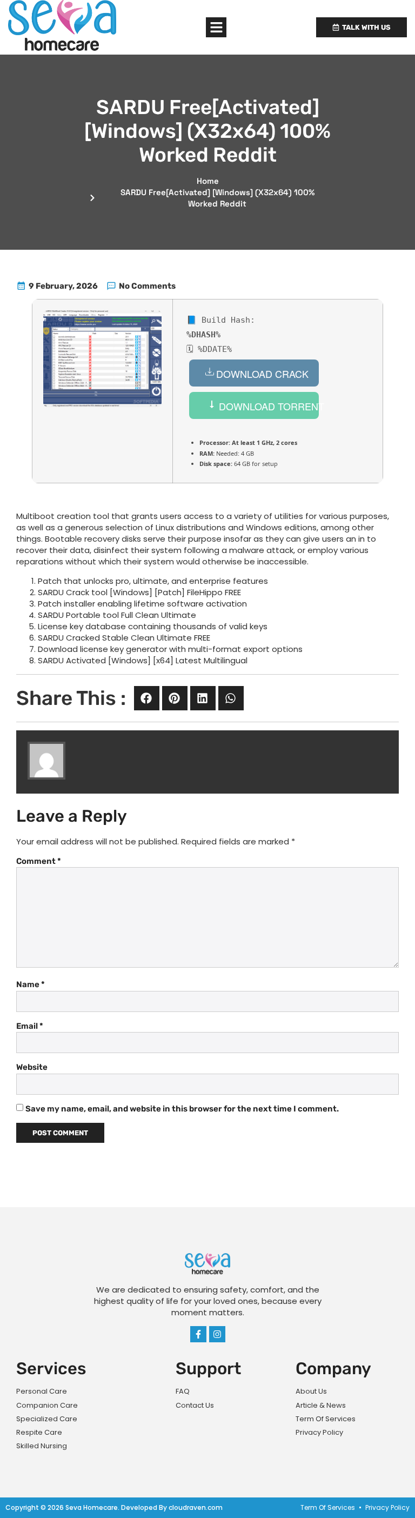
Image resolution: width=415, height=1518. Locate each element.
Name (30, 984)
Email (29, 1026)
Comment (38, 861)
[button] (216, 27)
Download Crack (262, 374)
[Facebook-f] (198, 1334)
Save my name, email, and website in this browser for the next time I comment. (182, 1109)
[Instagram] (217, 1334)
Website (32, 1067)
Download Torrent (267, 406)
